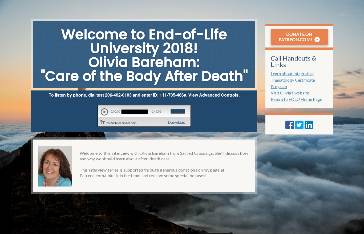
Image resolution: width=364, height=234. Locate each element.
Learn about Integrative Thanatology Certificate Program (293, 80)
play (104, 112)
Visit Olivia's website (290, 92)
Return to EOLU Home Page (296, 99)
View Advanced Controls (213, 95)
